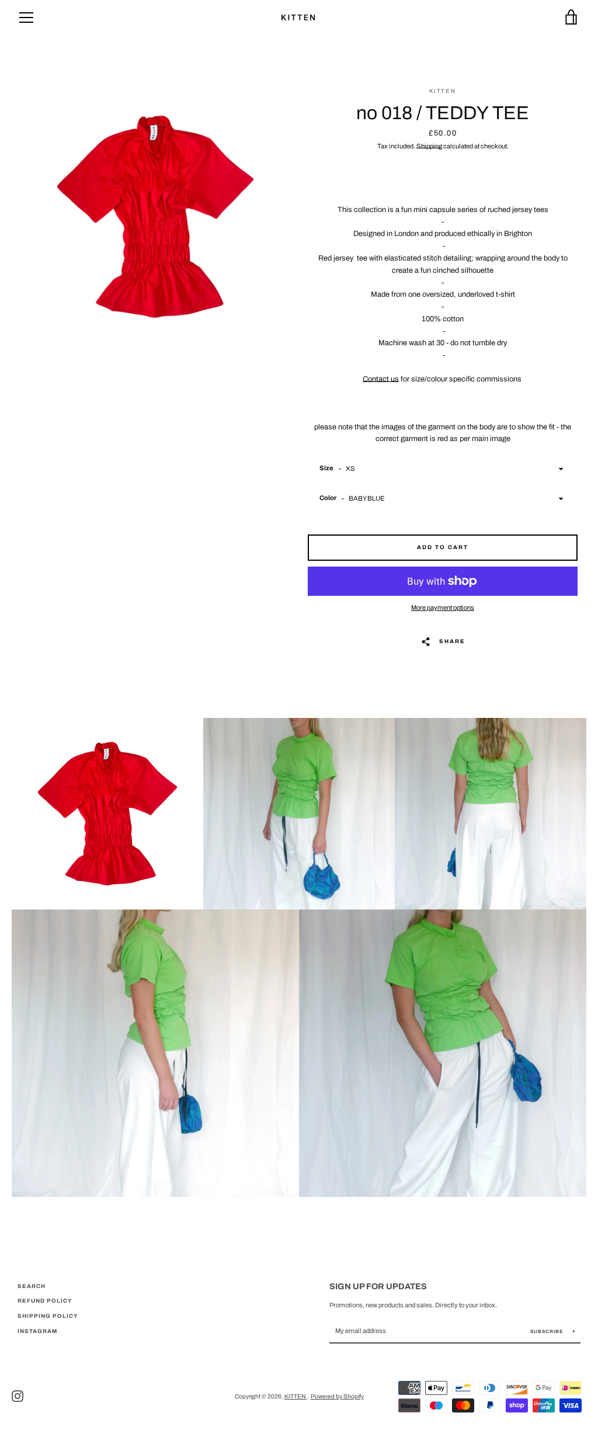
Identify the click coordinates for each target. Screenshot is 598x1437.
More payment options (442, 607)
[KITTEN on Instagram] (17, 1396)
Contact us (381, 379)
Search (32, 1286)
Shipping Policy (48, 1316)
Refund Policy (45, 1301)
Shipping (429, 146)
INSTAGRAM (37, 1331)
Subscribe (547, 1331)
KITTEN (295, 1396)
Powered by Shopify (337, 1396)
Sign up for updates (378, 1286)
